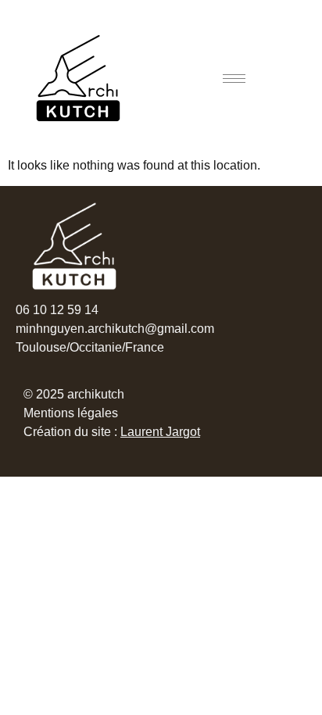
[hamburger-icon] (234, 78)
